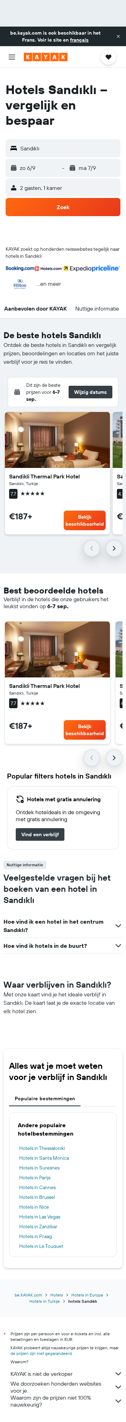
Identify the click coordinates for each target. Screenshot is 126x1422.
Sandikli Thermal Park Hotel (44, 476)
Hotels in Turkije (44, 1301)
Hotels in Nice (34, 1207)
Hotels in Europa (87, 1294)
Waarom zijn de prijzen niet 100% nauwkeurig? (50, 1401)
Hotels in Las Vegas (39, 1217)
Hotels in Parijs (34, 1177)
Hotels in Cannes (37, 1187)
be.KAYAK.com (28, 1294)
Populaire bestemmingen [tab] (45, 1098)
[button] (118, 36)
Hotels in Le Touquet (41, 1246)
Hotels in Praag (35, 1236)
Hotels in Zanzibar (38, 1226)
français (79, 40)
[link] (40, 834)
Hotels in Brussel (37, 1197)
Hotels (56, 1294)
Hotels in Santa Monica (44, 1158)
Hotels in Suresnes (39, 1168)
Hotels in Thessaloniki (42, 1148)
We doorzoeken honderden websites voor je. (55, 1387)
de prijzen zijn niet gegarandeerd (41, 1353)
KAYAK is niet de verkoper (41, 1373)
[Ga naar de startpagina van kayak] (46, 57)
